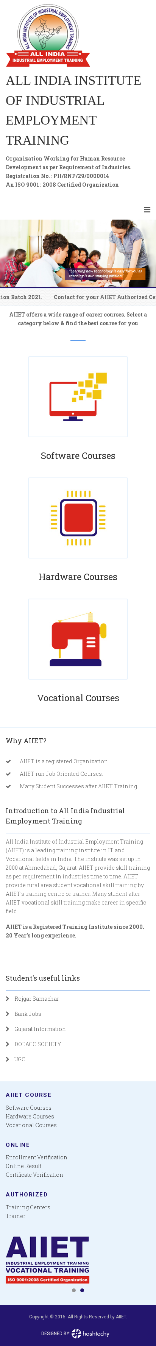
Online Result (23, 1166)
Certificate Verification (34, 1174)
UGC (19, 1059)
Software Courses (78, 455)
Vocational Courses (78, 698)
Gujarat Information (40, 1029)
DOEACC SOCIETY (37, 1044)
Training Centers (28, 1207)
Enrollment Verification (36, 1157)
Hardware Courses (78, 577)
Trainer (15, 1216)
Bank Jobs (27, 1013)
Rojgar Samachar (36, 998)
